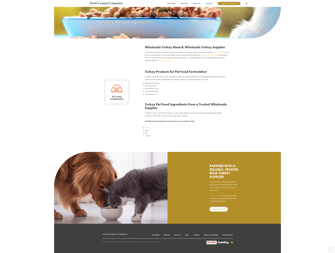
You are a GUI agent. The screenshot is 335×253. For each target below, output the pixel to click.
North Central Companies (106, 3)
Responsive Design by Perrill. (151, 242)
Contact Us (218, 209)
